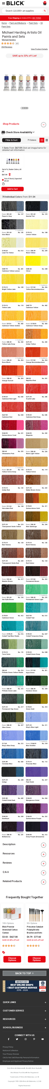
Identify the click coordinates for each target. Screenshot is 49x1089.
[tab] (24, 124)
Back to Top (23, 973)
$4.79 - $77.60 (34, 937)
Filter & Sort (11, 140)
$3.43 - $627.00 (10, 937)
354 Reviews (6, 47)
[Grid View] (41, 140)
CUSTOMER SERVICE (13, 1010)
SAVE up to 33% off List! (25, 55)
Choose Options (12, 959)
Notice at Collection (10, 1050)
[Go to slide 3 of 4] (25, 108)
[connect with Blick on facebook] (8, 1041)
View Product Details (39, 49)
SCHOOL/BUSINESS (13, 1027)
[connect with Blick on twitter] (17, 1041)
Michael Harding (9, 40)
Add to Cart (12, 189)
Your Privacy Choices (11, 1054)
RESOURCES (9, 1019)
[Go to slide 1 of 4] (22, 108)
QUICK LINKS (9, 1002)
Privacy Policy (8, 1047)
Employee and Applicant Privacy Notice (18, 1061)
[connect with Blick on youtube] (42, 1041)
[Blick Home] (16, 3)
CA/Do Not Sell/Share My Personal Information (21, 1058)
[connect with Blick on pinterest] (34, 1041)
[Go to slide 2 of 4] (23, 108)
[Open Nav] (3, 3)
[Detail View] (46, 140)
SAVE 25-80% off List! (10, 940)
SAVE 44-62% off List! (35, 940)
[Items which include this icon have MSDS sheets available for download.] (3, 183)
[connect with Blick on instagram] (25, 1041)
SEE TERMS (36, 18)
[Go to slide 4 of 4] (27, 108)
